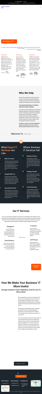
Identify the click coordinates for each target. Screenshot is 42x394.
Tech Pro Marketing (33, 391)
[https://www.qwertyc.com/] (21, 373)
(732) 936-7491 (32, 3)
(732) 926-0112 (18, 3)
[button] (40, 7)
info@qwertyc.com (15, 385)
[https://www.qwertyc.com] (6, 7)
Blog (25, 1)
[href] (36, 383)
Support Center (19, 1)
